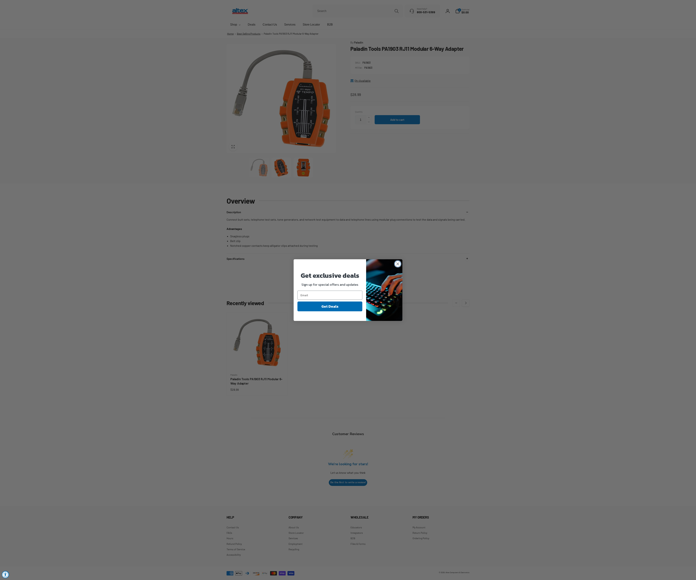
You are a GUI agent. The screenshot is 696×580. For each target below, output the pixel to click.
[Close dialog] (398, 264)
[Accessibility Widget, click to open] (5, 574)
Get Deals (329, 306)
